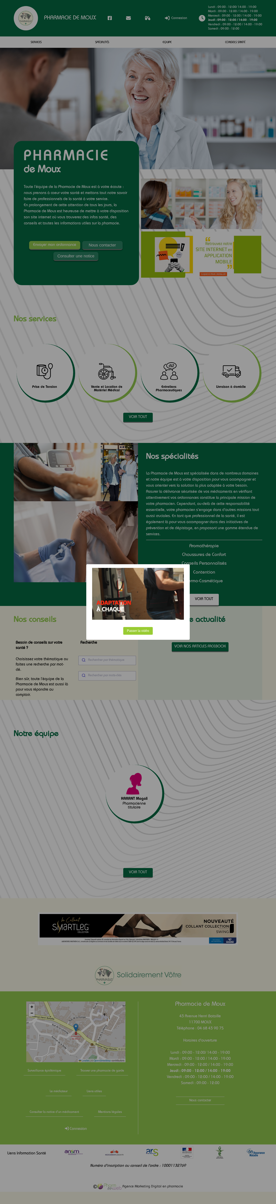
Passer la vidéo (138, 630)
